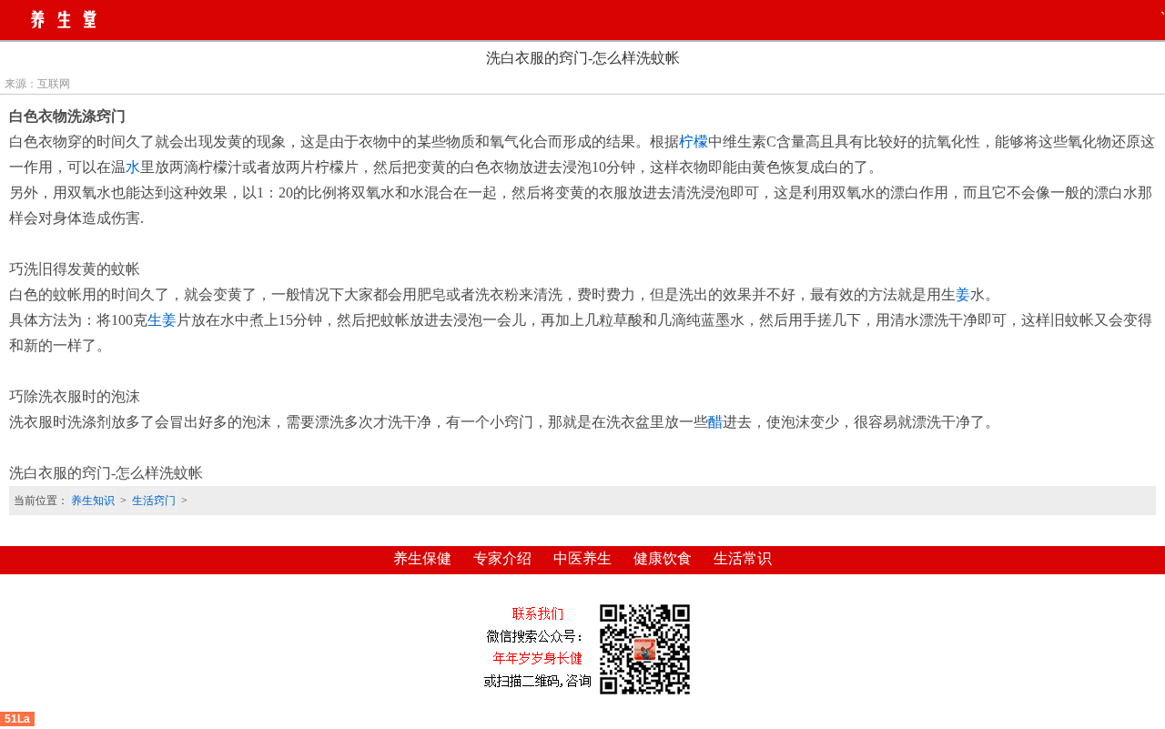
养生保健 (422, 558)
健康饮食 (662, 558)
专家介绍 (502, 558)
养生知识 (93, 500)
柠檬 (693, 141)
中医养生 (582, 558)
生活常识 (743, 558)
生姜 (162, 320)
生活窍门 (154, 500)
